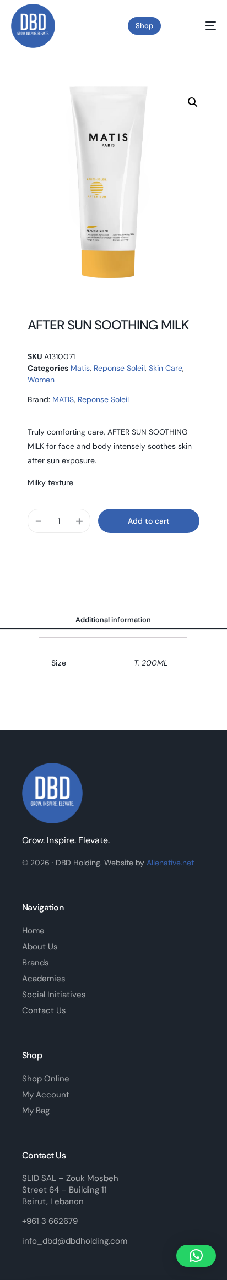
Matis (80, 368)
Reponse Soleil (119, 368)
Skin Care (165, 368)
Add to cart (149, 521)
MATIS (63, 399)
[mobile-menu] (201, 26)
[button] (193, 102)
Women (41, 379)
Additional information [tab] (113, 620)
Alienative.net (170, 862)
